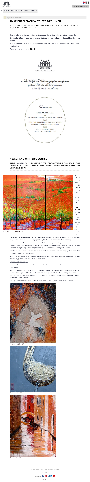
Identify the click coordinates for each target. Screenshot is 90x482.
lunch (69, 25)
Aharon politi (46, 163)
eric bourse (26, 165)
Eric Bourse (77, 209)
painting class (51, 165)
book (32, 49)
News (19, 25)
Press (44, 473)
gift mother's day (59, 25)
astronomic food (60, 163)
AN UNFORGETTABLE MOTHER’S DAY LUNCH (35, 21)
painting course (63, 165)
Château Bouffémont (6, 5)
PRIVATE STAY (8, 11)
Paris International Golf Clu (24, 28)
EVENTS (16, 11)
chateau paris (46, 25)
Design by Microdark (54, 469)
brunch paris (74, 163)
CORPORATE (33, 11)
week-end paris (20, 168)
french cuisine (38, 165)
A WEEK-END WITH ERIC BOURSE (28, 159)
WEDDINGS (24, 11)
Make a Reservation (80, 6)
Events (13, 25)
